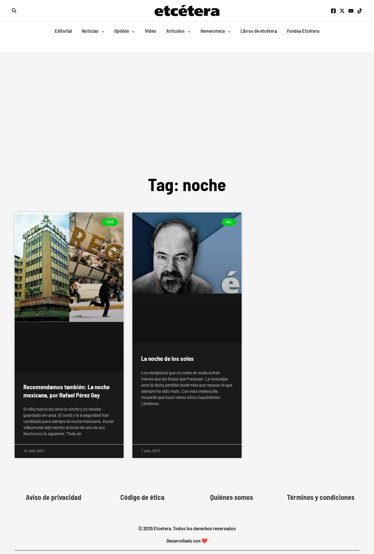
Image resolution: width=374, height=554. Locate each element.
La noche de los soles (167, 358)
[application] (101, 30)
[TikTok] (359, 10)
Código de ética (142, 497)
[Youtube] (351, 10)
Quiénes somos (231, 497)
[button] (14, 10)
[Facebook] (333, 10)
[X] (342, 10)
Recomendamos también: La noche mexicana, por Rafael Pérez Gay (66, 390)
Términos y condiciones (320, 497)
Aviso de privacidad (53, 497)
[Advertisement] (187, 96)
